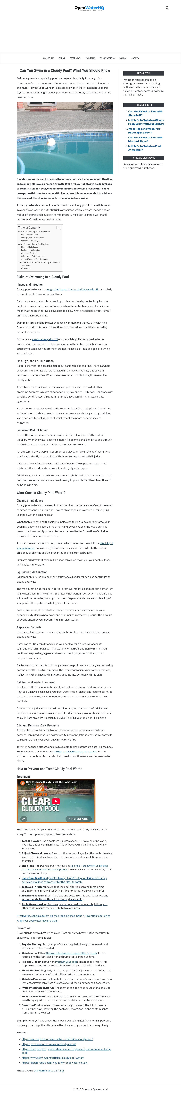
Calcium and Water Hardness (33, 256)
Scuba (62, 58)
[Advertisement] (90, 34)
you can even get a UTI (45, 339)
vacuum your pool (66, 961)
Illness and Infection (29, 235)
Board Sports (107, 58)
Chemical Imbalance (29, 247)
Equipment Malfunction (30, 250)
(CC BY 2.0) (57, 1070)
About (134, 58)
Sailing (122, 58)
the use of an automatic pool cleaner (75, 751)
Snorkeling (48, 58)
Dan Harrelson (42, 1070)
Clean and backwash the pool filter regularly (71, 953)
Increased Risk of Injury (31, 241)
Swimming (90, 58)
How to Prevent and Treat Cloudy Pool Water (39, 262)
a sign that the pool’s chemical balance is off (72, 289)
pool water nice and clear (43, 920)
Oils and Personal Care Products (34, 259)
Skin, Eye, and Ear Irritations (32, 238)
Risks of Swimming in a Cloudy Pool (34, 231)
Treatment (25, 266)
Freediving (75, 58)
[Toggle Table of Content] (57, 228)
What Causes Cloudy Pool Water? (33, 244)
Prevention (26, 268)
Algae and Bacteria (29, 253)
